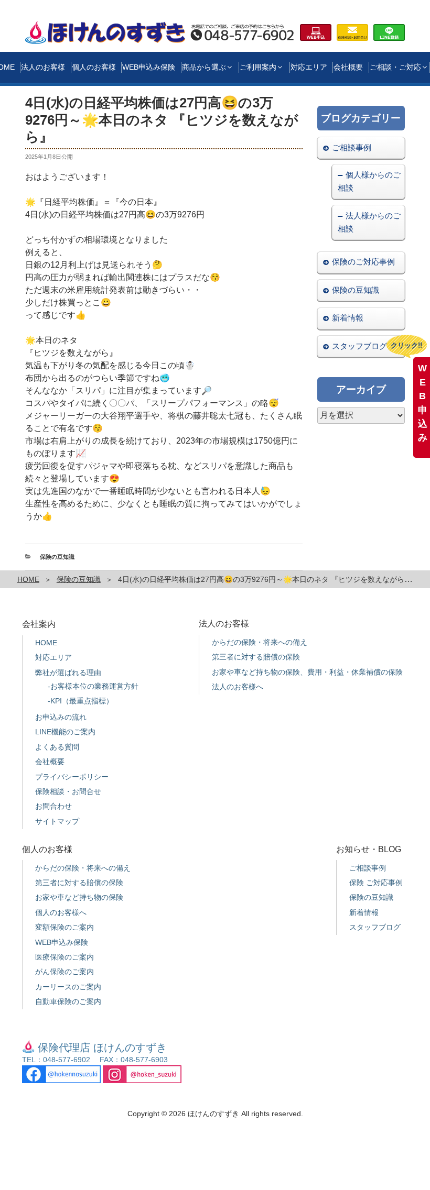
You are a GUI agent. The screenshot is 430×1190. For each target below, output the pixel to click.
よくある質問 (57, 747)
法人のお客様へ (237, 686)
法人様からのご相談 (369, 222)
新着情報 (347, 317)
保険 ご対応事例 (376, 882)
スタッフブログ (359, 345)
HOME (28, 579)
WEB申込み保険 (148, 67)
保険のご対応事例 (363, 261)
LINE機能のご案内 (65, 732)
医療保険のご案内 (64, 957)
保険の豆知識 (57, 557)
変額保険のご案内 (64, 927)
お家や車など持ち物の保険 (79, 897)
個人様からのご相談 (369, 181)
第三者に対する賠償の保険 (256, 657)
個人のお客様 (94, 67)
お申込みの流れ (61, 717)
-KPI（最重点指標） (80, 701)
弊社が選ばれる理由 (68, 672)
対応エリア (309, 67)
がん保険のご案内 (64, 971)
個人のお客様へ (61, 912)
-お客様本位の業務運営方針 (93, 686)
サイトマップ (57, 821)
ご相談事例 (351, 147)
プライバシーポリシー (72, 777)
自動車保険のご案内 (68, 1001)
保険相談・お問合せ (68, 791)
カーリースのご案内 (68, 987)
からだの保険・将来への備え (259, 642)
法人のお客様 (43, 67)
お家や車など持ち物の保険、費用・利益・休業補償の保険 (307, 672)
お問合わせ (53, 806)
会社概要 (348, 67)
